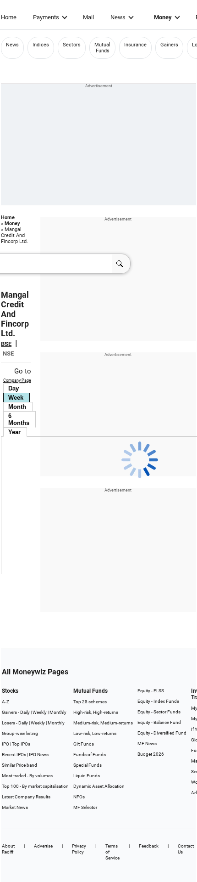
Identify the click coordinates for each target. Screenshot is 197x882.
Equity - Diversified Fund (161, 733)
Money (163, 17)
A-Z (5, 702)
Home (8, 17)
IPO (5, 744)
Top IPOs (21, 744)
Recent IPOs (14, 755)
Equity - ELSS (150, 691)
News (118, 17)
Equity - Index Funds (158, 701)
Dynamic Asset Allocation (99, 786)
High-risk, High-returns (95, 712)
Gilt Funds (83, 744)
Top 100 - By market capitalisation (35, 786)
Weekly (40, 712)
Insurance (135, 45)
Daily (25, 712)
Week (15, 397)
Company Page (17, 380)
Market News (15, 807)
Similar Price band (19, 765)
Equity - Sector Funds (159, 712)
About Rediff (8, 849)
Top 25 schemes (90, 702)
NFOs (79, 797)
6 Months (18, 419)
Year (14, 432)
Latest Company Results (26, 797)
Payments (46, 17)
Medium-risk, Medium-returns (103, 723)
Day (13, 388)
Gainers (169, 45)
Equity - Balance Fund (159, 722)
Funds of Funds (89, 755)
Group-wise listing (20, 733)
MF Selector (85, 807)
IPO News (39, 755)
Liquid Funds (86, 776)
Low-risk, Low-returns (94, 733)
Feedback (149, 846)
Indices (41, 45)
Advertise (43, 846)
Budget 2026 (150, 754)
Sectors (72, 45)
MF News (147, 743)
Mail (88, 17)
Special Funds (87, 765)
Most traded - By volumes (27, 776)
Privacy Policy (79, 849)
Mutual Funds (102, 48)
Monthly (57, 712)
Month (17, 406)
